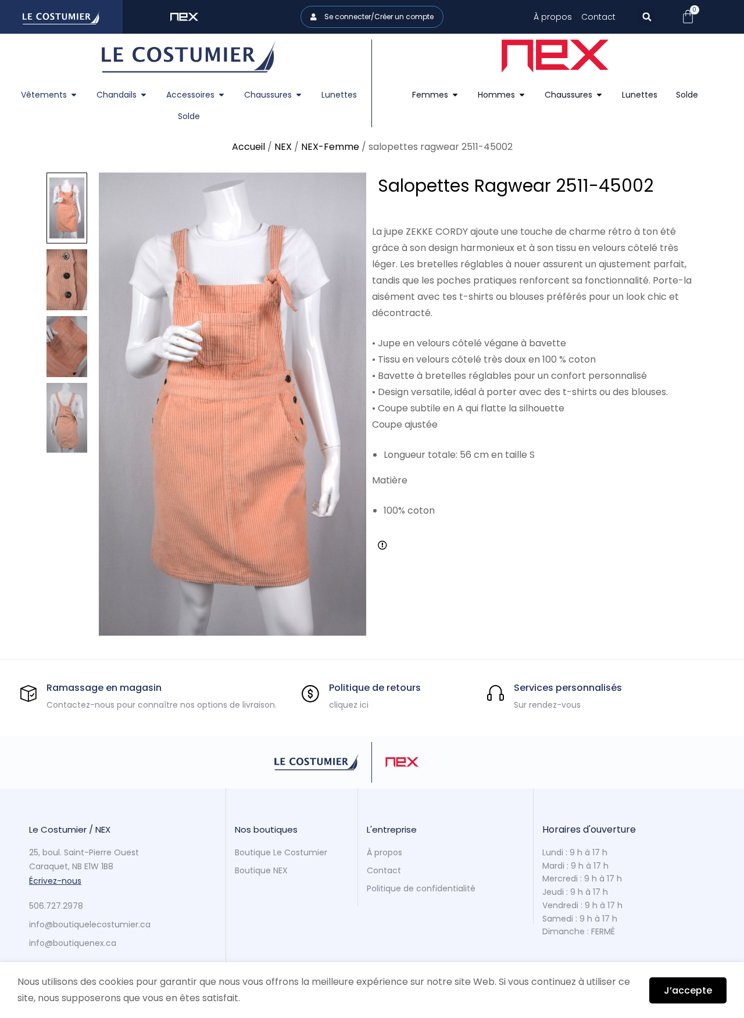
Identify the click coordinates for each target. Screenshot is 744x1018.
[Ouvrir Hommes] (522, 95)
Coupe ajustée (405, 424)
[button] (647, 17)
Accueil (248, 146)
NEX (283, 146)
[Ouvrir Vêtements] (74, 95)
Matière (389, 480)
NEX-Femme (330, 146)
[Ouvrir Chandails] (144, 95)
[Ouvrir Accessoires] (221, 95)
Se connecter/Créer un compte (378, 16)
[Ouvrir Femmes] (455, 95)
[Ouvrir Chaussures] (299, 95)
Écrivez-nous (55, 881)
